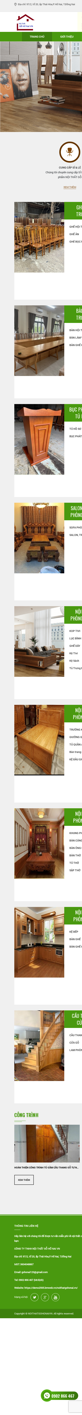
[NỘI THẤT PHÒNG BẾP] (39, 942)
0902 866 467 (62, 1396)
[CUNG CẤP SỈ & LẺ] (69, 152)
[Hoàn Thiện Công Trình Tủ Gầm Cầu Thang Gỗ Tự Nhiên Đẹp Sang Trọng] (47, 1143)
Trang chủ (37, 36)
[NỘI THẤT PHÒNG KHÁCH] (39, 641)
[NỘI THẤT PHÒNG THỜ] (39, 843)
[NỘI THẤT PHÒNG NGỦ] (39, 739)
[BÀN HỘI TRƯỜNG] (39, 340)
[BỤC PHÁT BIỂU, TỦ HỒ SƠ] (39, 439)
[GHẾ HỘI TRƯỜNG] (39, 237)
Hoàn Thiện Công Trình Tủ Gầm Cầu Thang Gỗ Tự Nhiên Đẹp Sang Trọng (47, 1167)
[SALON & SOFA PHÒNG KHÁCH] (39, 537)
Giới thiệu (67, 36)
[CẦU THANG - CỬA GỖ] (39, 1045)
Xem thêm (70, 187)
